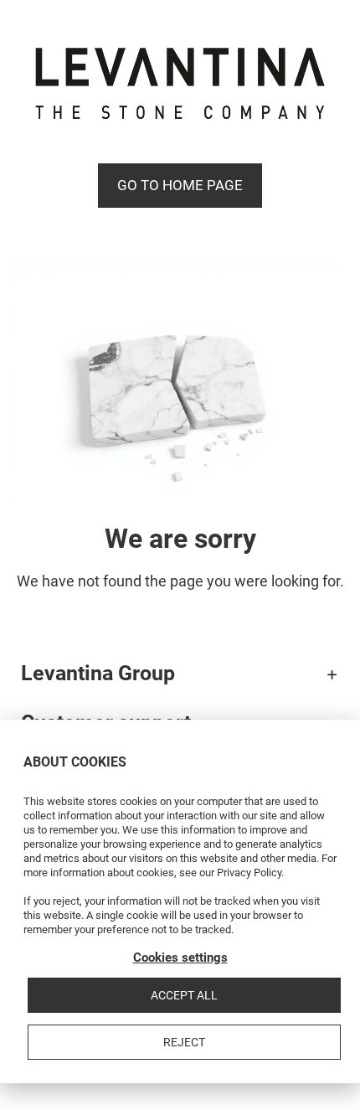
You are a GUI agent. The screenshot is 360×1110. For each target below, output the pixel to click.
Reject (184, 1042)
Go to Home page (180, 185)
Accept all (184, 995)
